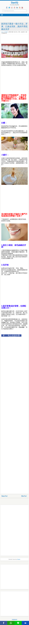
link (17, 7)
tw (9, 7)
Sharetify (14, 3)
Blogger (18, 559)
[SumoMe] (25, 623)
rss (19, 7)
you (22, 7)
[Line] (18, 623)
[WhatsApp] (11, 623)
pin (14, 7)
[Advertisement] (14, 39)
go (12, 7)
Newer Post (4, 496)
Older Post (24, 496)
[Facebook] (3, 623)
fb (6, 7)
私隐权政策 (14, 619)
